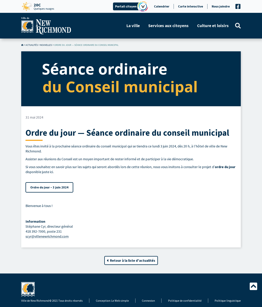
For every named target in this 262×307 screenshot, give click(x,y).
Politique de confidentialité (185, 300)
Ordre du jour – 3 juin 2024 (49, 187)
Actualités (31, 45)
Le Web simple (120, 300)
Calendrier (161, 6)
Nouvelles (46, 45)
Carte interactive (190, 6)
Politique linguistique (228, 300)
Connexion (148, 300)
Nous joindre (221, 6)
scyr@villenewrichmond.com (47, 236)
